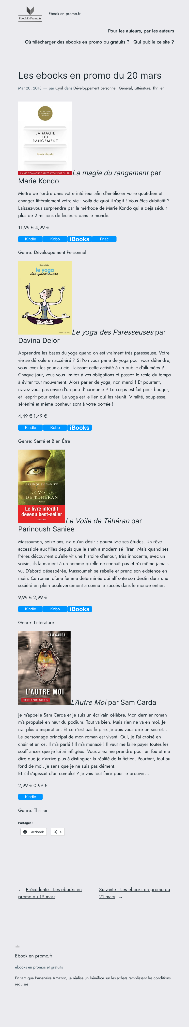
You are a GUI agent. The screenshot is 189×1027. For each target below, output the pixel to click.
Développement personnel (94, 88)
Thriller (158, 88)
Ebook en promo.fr (64, 13)
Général (125, 88)
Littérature (142, 88)
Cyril (59, 88)
